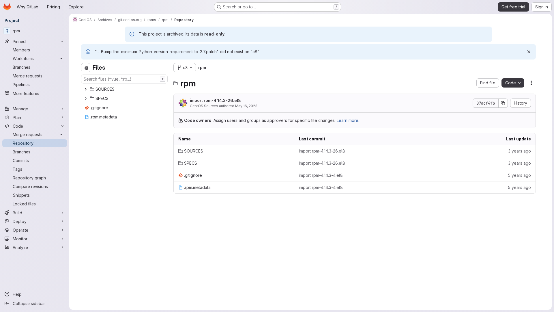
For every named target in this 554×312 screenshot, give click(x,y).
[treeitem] (125, 89)
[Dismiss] (528, 51)
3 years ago (519, 150)
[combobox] (124, 79)
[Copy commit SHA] (503, 103)
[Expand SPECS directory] (85, 98)
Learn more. (348, 120)
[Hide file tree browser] (85, 67)
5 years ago (519, 175)
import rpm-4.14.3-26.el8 (215, 100)
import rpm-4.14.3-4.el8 (321, 175)
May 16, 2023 (246, 106)
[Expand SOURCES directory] (85, 89)
